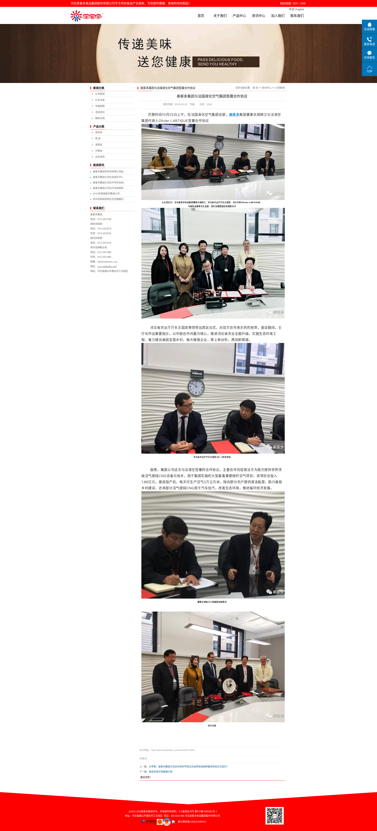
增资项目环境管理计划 (160, 771)
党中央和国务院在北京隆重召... (109, 199)
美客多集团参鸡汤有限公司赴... (109, 171)
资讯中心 (258, 16)
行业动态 (100, 100)
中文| (292, 9)
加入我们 (278, 16)
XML (303, 3)
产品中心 (239, 16)
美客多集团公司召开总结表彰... (109, 188)
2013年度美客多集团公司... (107, 193)
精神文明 (100, 118)
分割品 (98, 150)
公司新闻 (100, 94)
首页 (201, 16)
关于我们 (220, 16)
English (300, 9)
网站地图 (285, 3)
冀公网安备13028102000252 (190, 821)
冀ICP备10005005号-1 (206, 811)
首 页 (255, 88)
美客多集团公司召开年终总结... (109, 182)
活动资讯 (100, 112)
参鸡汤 (98, 132)
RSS (295, 3)
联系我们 (297, 16)
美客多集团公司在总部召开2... (108, 177)
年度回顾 (100, 106)
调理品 (98, 144)
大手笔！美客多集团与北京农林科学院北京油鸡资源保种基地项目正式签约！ (189, 766)
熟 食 (98, 138)
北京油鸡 (100, 157)
